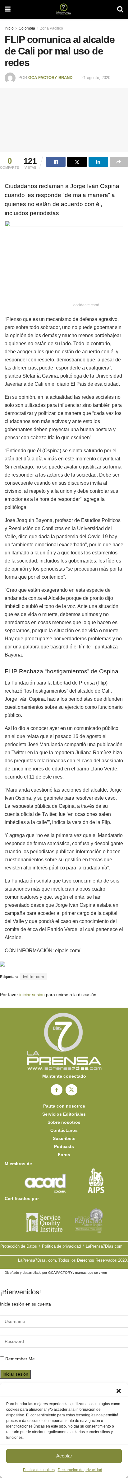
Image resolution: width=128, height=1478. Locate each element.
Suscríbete (64, 1138)
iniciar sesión (32, 994)
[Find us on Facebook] (56, 1089)
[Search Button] (120, 9)
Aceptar (64, 1455)
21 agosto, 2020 (95, 77)
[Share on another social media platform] (119, 162)
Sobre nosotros (64, 1122)
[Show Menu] (8, 9)
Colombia (27, 28)
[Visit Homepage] (64, 9)
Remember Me (20, 1358)
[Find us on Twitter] (71, 1089)
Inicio (9, 28)
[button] (119, 1391)
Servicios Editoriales (64, 1114)
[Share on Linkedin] (98, 162)
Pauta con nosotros (64, 1106)
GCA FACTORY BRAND (50, 77)
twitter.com (33, 977)
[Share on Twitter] (77, 162)
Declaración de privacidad (80, 1470)
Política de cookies (39, 1470)
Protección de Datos (18, 1246)
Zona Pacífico (51, 28)
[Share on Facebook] (56, 162)
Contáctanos (64, 1130)
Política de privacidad (61, 1246)
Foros (64, 1154)
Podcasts (64, 1146)
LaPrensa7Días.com (104, 1246)
